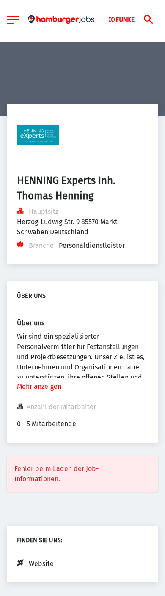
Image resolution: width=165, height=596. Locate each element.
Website (41, 564)
